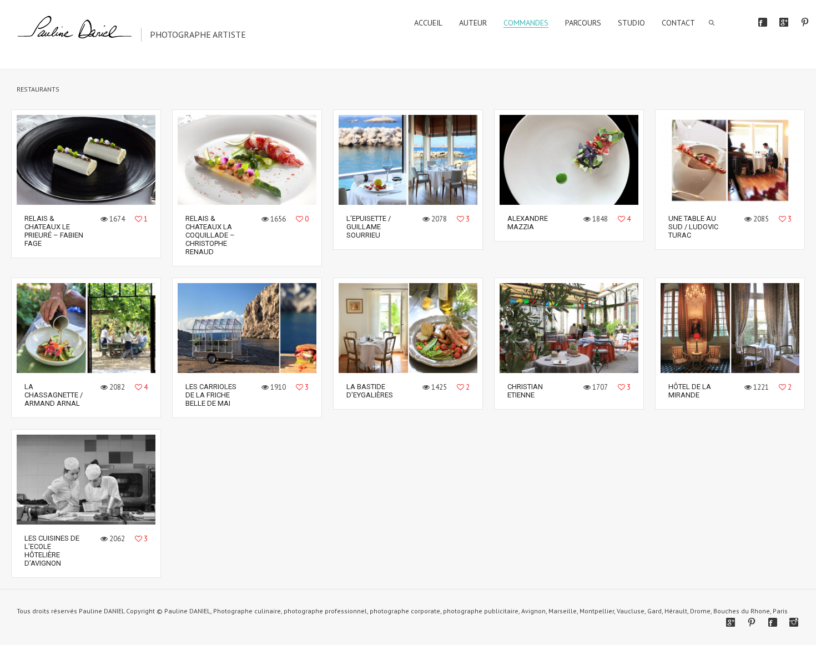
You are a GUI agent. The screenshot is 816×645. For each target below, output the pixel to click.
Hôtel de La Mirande (689, 390)
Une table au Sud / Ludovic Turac (693, 226)
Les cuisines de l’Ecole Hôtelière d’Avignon (51, 550)
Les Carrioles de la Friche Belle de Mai (210, 394)
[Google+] (783, 22)
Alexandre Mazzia (527, 222)
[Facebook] (762, 22)
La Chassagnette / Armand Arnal (53, 394)
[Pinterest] (804, 22)
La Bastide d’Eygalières (369, 390)
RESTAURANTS (38, 89)
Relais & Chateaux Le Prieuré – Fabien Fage (53, 231)
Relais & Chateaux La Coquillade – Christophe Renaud (210, 235)
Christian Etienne (525, 390)
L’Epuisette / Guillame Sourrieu (368, 226)
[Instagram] (793, 622)
